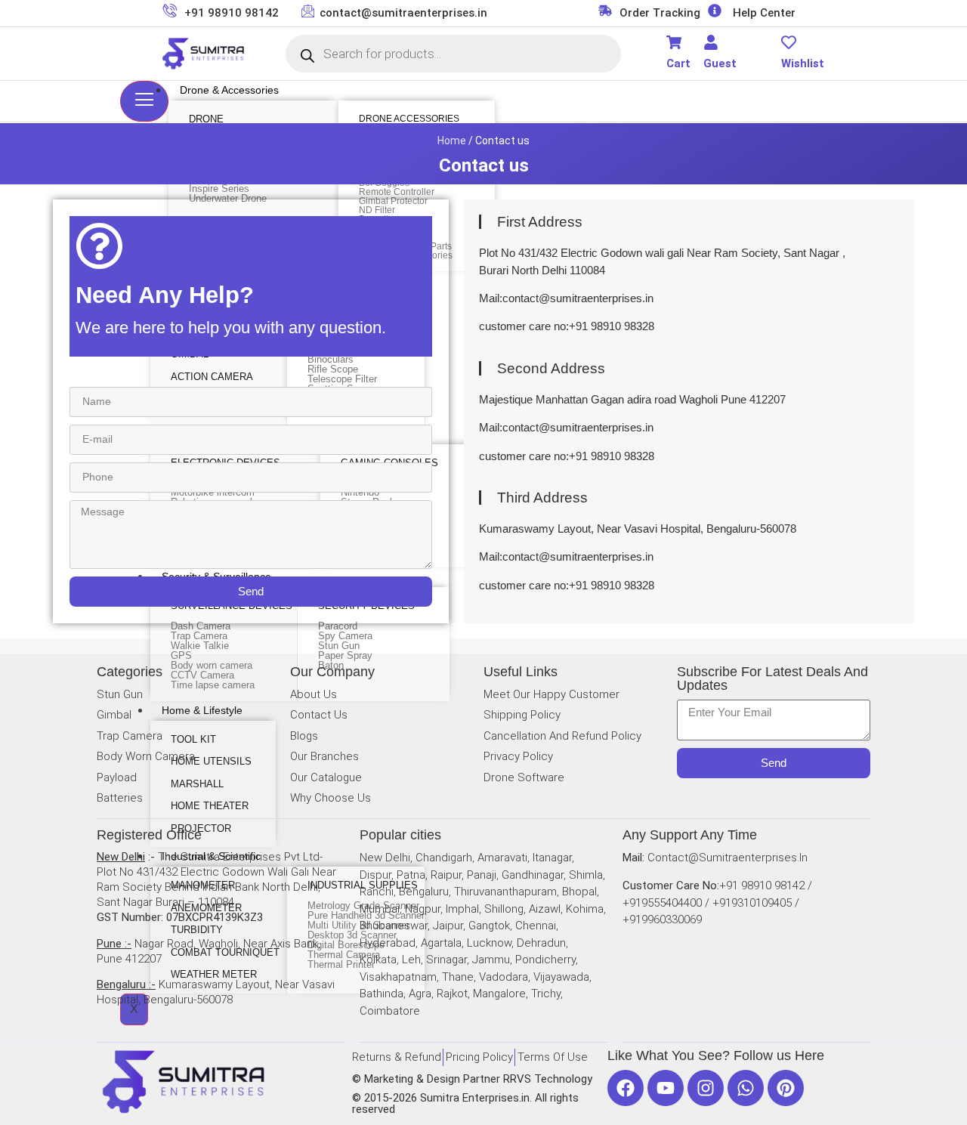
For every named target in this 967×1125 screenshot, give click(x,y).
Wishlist (802, 63)
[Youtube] (665, 1088)
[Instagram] (705, 1088)
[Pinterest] (786, 1088)
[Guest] (710, 42)
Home (451, 140)
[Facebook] (625, 1088)
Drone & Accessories (229, 90)
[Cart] (673, 42)
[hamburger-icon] (144, 101)
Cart (678, 63)
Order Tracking (659, 13)
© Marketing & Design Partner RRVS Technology (472, 1079)
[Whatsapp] (746, 1088)
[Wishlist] (788, 42)
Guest (720, 63)
